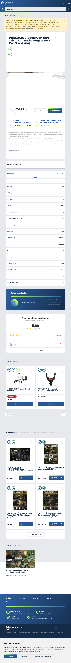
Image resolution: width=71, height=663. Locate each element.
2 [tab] (37, 414)
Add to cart (56, 110)
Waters (48, 598)
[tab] (11, 432)
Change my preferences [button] (43, 656)
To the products (35, 534)
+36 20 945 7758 (44, 613)
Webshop (9, 598)
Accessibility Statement (47, 632)
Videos (22, 598)
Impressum (35, 632)
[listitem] (20, 563)
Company (8, 632)
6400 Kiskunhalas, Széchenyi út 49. (41, 618)
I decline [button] (24, 656)
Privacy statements (24, 632)
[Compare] (56, 38)
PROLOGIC (59, 173)
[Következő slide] (63, 414)
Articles (35, 598)
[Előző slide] (7, 414)
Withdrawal (60, 632)
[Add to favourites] (60, 38)
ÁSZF (15, 632)
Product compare (12, 602)
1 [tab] (34, 414)
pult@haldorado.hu (30, 28)
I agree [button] (10, 656)
